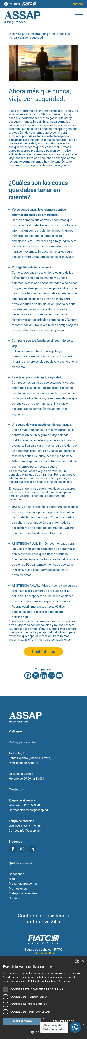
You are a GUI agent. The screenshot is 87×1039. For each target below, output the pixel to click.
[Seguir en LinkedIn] (32, 849)
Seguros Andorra (29, 34)
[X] (35, 675)
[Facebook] (27, 675)
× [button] (82, 961)
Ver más (25, 575)
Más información (61, 981)
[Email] (59, 675)
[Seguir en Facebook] (13, 849)
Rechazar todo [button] (63, 1021)
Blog (45, 34)
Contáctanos (43, 651)
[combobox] (77, 961)
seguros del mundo (41, 278)
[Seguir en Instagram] (22, 849)
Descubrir (56, 533)
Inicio (12, 34)
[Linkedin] (43, 675)
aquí (25, 617)
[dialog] (43, 997)
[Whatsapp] (51, 675)
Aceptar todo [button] (22, 1021)
